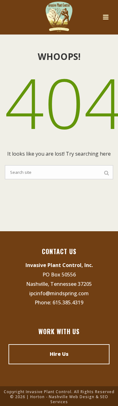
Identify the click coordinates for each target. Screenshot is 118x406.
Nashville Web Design (71, 396)
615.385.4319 (68, 302)
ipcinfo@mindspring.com (59, 293)
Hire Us (59, 353)
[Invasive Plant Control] (59, 17)
